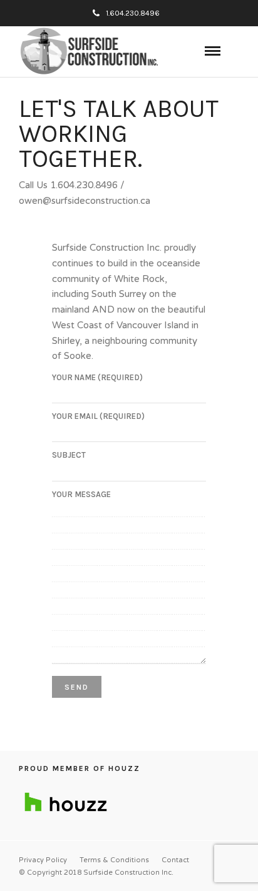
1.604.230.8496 (133, 13)
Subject (69, 455)
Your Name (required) (97, 377)
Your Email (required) (98, 416)
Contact (175, 860)
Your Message (81, 494)
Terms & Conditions (114, 860)
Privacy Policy (43, 860)
